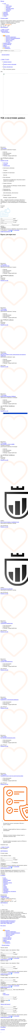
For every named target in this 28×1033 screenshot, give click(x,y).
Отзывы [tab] (5, 164)
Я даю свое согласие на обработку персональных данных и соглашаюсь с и (14, 230)
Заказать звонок (4, 30)
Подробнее (3, 1027)
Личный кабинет (6, 32)
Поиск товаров (4, 50)
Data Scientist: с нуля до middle (7, 444)
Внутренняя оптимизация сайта (8, 737)
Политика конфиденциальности (8, 920)
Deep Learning (4, 310)
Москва (2, 1)
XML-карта (9, 923)
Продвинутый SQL (5, 265)
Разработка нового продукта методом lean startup (12, 775)
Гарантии (5, 884)
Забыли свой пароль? (5, 1004)
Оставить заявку (4, 18)
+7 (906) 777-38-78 (5, 29)
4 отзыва (4, 148)
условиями (10, 230)
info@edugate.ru (4, 27)
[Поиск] (1, 52)
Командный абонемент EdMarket (8, 396)
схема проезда (8, 24)
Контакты (5, 892)
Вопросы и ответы (7, 882)
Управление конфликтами (7, 623)
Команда (5, 879)
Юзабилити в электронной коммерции (9, 699)
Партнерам (5, 888)
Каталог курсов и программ (9, 64)
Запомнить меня (4, 1000)
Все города (3, 925)
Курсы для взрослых (8, 66)
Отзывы (5, 887)
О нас (4, 877)
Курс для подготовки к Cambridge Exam (10, 522)
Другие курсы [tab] (6, 165)
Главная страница (7, 61)
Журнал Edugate (7, 880)
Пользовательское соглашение (8, 922)
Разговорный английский (6, 588)
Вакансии (5, 881)
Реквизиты (5, 890)
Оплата (5, 886)
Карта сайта (3, 923)
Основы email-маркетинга (7, 661)
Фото (4, 885)
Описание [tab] (5, 162)
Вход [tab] (4, 993)
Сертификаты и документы (9, 891)
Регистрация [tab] (6, 994)
